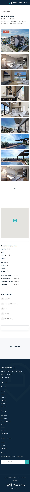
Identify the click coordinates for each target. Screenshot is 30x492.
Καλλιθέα (3, 403)
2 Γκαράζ (23, 21)
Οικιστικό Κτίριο (5, 433)
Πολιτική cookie (15, 488)
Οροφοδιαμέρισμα (5, 421)
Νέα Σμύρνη (4, 406)
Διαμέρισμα (4, 415)
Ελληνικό (3, 397)
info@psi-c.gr (7, 377)
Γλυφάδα (3, 400)
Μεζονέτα (3, 424)
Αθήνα (2, 394)
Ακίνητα (8, 11)
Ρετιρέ (3, 427)
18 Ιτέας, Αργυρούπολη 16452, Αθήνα (13, 371)
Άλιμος (3, 391)
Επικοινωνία (4, 448)
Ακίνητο (3, 430)
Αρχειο (3, 445)
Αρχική (3, 11)
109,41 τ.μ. (5, 23)
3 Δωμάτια (5, 21)
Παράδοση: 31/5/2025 (17, 23)
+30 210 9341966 (8, 374)
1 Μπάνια (14, 21)
